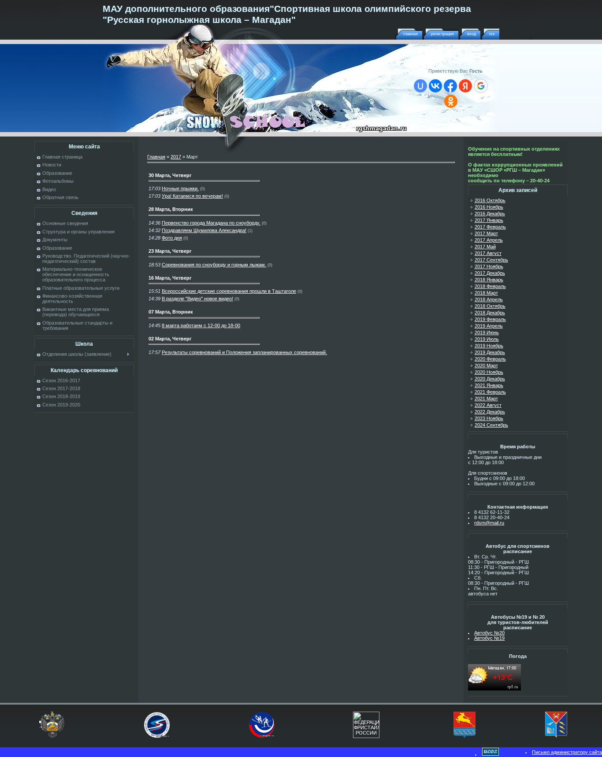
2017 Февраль (490, 226)
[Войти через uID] (420, 85)
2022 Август (488, 405)
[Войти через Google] (481, 86)
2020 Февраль (490, 359)
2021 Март (486, 398)
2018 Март (486, 292)
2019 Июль (487, 339)
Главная (410, 34)
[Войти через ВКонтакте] (435, 85)
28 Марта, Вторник (171, 209)
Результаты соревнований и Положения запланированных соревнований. (244, 352)
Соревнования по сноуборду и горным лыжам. (214, 264)
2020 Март (486, 365)
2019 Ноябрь (489, 345)
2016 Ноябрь (489, 207)
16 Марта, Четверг (170, 278)
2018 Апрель (489, 299)
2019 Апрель (489, 326)
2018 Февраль (490, 286)
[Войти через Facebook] (450, 85)
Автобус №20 (489, 632)
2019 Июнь (487, 332)
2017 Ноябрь (489, 266)
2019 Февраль (490, 319)
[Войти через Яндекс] (465, 85)
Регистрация (442, 34)
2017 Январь (489, 220)
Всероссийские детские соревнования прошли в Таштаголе (229, 291)
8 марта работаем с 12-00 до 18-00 (201, 325)
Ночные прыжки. (180, 188)
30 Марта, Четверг (170, 175)
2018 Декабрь (490, 312)
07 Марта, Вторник (171, 311)
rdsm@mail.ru (489, 522)
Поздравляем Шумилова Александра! (204, 230)
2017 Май (485, 246)
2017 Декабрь (490, 273)
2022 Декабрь (490, 411)
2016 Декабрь (490, 213)
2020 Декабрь (490, 378)
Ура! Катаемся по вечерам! (192, 196)
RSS (492, 34)
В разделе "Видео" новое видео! (197, 298)
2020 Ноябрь (489, 372)
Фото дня (172, 237)
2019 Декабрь (490, 352)
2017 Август (488, 253)
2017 (176, 156)
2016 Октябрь (490, 200)
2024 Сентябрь (491, 425)
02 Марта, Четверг (170, 338)
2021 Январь (489, 385)
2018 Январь (489, 279)
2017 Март (486, 233)
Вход (471, 34)
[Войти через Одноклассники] (450, 101)
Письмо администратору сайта (567, 752)
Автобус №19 (489, 638)
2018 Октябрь (490, 306)
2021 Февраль (490, 392)
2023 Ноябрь (489, 418)
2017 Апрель (489, 240)
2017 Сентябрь (491, 259)
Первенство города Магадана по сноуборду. (211, 222)
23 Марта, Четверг (170, 251)
